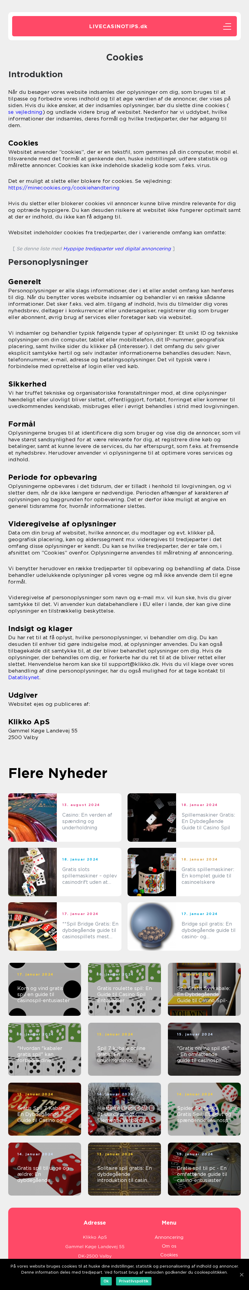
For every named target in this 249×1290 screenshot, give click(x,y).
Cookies (169, 1255)
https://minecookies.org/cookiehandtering (64, 188)
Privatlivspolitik (133, 1281)
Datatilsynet (23, 677)
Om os (169, 1246)
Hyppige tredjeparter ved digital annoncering (117, 249)
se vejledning (25, 112)
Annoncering (169, 1237)
